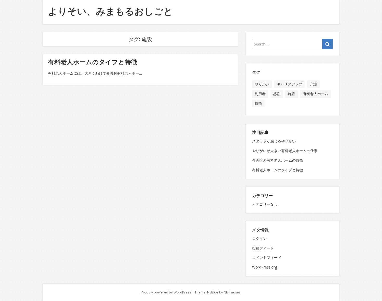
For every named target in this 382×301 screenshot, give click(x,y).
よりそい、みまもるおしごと (110, 11)
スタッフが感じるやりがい (274, 141)
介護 (313, 84)
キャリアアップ (289, 84)
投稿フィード (263, 248)
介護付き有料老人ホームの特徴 (277, 160)
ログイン (259, 238)
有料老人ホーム (315, 93)
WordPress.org (264, 267)
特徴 (258, 103)
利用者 (260, 93)
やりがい (262, 84)
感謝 (276, 93)
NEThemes (232, 292)
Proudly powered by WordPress (166, 292)
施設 (291, 93)
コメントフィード (266, 257)
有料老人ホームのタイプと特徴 (92, 61)
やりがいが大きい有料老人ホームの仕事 (285, 150)
